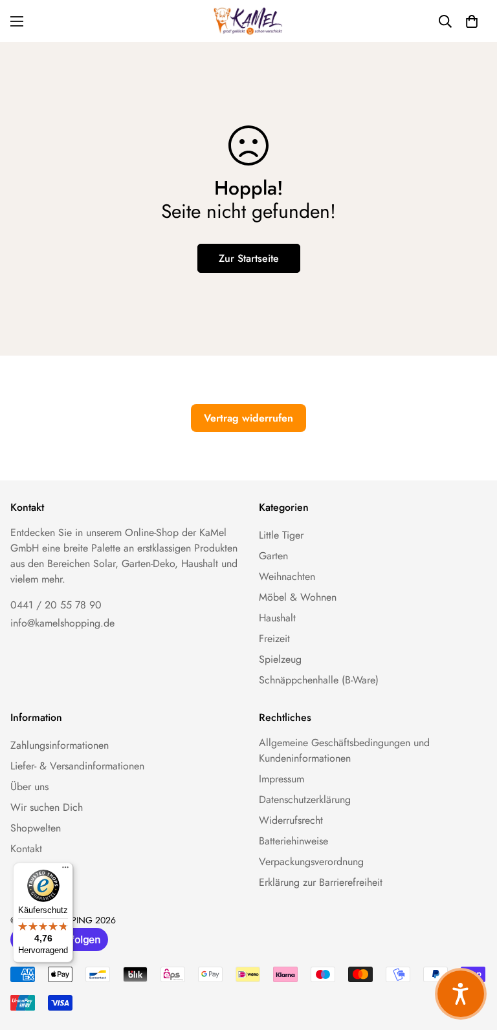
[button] (472, 21)
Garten (273, 555)
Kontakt (26, 848)
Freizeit (274, 638)
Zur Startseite (249, 258)
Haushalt (277, 617)
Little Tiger (281, 535)
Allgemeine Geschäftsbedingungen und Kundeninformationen (344, 750)
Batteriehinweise (293, 840)
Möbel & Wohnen (298, 597)
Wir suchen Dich (46, 807)
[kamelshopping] (248, 21)
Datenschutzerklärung (305, 799)
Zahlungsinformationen (59, 745)
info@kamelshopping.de (62, 623)
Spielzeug (280, 659)
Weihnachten (287, 576)
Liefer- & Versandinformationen (77, 765)
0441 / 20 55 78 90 (56, 604)
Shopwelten (35, 828)
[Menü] (65, 870)
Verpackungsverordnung (311, 861)
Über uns (29, 786)
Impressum (281, 778)
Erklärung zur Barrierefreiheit (320, 882)
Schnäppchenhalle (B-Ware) (319, 679)
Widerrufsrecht (291, 820)
